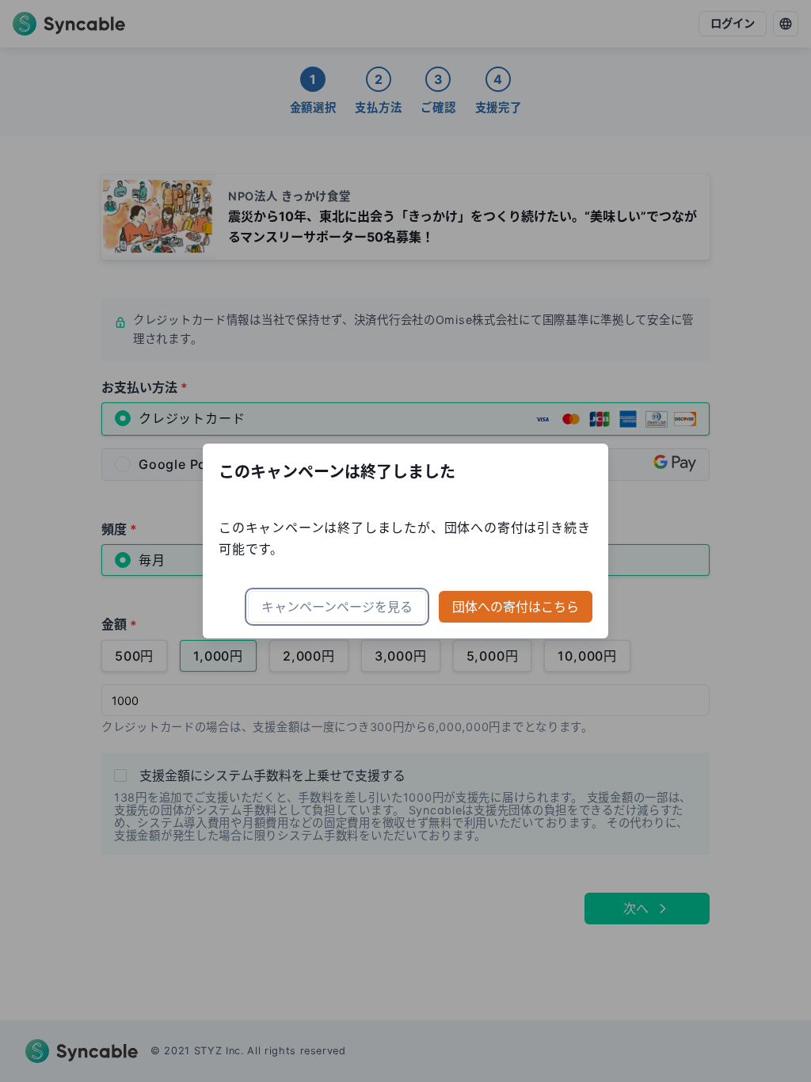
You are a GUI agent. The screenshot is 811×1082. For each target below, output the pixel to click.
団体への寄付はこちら (515, 607)
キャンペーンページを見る (337, 607)
